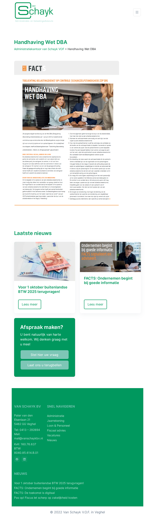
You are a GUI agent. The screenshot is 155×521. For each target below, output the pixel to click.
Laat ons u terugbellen (44, 365)
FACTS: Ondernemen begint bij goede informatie (46, 488)
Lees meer (30, 304)
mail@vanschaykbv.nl (28, 438)
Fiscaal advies (56, 430)
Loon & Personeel (58, 425)
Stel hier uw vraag (44, 355)
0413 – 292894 (30, 429)
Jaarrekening (55, 420)
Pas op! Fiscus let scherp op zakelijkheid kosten (45, 497)
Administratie (55, 415)
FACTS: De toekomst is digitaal (34, 492)
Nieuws (52, 440)
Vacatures (53, 435)
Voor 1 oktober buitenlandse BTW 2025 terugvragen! (49, 483)
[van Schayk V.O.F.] (34, 12)
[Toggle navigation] (137, 12)
